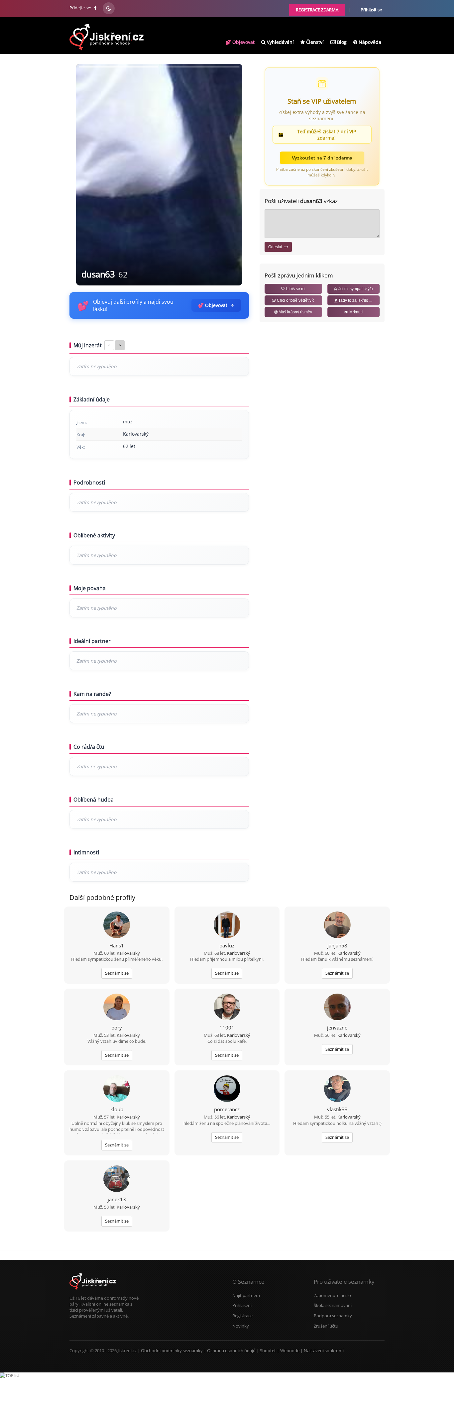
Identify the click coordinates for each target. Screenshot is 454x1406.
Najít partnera (246, 1295)
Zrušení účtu (326, 1326)
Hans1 (116, 945)
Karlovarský (128, 953)
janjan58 (337, 945)
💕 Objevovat (240, 42)
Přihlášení (242, 1305)
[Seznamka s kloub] (116, 1089)
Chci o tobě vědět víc (295, 300)
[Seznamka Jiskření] (92, 1292)
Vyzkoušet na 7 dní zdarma (322, 158)
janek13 (117, 1199)
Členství (314, 42)
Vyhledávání (280, 42)
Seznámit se (117, 973)
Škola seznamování (333, 1305)
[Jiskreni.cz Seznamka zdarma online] (95, 8)
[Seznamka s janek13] (116, 1179)
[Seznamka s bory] (116, 1008)
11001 (226, 1027)
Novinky (240, 1326)
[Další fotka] (231, 174)
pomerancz (227, 1109)
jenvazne (337, 1027)
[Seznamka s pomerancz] (227, 1089)
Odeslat (276, 247)
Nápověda (369, 42)
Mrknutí (355, 312)
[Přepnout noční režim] (109, 8)
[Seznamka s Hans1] (116, 925)
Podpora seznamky (333, 1316)
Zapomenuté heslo (332, 1295)
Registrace (242, 1316)
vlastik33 (337, 1109)
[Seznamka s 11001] (227, 1008)
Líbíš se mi (295, 288)
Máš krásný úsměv (295, 312)
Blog (341, 42)
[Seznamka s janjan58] (337, 925)
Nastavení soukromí (324, 1350)
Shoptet (268, 1350)
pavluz (226, 945)
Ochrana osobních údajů (231, 1350)
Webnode (289, 1350)
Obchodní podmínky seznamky (172, 1350)
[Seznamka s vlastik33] (337, 1089)
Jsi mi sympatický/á (355, 288)
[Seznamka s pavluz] (227, 925)
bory (116, 1027)
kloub (116, 1109)
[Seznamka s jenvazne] (337, 1008)
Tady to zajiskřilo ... (354, 300)
